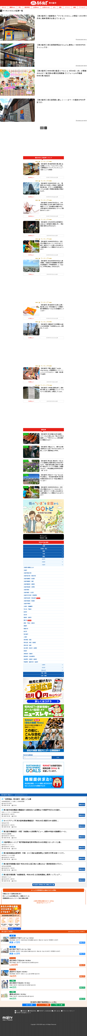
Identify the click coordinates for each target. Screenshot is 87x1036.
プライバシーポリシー (69, 1011)
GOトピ (4, 7)
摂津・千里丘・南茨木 (29, 623)
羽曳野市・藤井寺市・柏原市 (31, 662)
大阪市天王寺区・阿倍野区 (30, 595)
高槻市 (25, 625)
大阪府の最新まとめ (29, 567)
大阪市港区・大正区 (29, 592)
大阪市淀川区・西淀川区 (30, 575)
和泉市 (25, 651)
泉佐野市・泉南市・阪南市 (30, 659)
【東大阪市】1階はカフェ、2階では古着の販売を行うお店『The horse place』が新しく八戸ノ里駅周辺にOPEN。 (52, 448)
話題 (60, 7)
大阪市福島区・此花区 (29, 578)
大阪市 (25, 570)
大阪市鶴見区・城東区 (29, 584)
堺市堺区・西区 (27, 639)
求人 (20, 7)
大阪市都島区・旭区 (29, 581)
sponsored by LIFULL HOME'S (76, 931)
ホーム (18, 1011)
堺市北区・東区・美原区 (30, 642)
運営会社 (24, 1011)
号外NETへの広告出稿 (45, 1011)
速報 (74, 7)
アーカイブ (82, 7)
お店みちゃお (46, 7)
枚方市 (25, 631)
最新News (12, 7)
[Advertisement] (43, 143)
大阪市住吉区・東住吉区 (32, 598)
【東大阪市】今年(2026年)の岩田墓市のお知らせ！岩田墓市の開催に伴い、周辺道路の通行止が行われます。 (51, 224)
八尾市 (25, 637)
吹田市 (25, 612)
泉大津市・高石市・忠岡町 (30, 648)
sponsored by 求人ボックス (21, 795)
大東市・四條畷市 (28, 606)
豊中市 (27, 620)
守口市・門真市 (27, 609)
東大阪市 (52, 3)
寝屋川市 (26, 628)
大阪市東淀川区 (27, 573)
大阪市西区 (26, 589)
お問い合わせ (56, 1011)
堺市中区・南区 (27, 645)
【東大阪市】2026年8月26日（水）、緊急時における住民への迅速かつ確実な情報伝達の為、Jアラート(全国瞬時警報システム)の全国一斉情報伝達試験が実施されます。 (52, 187)
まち (54, 7)
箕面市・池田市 (27, 617)
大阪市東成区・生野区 (29, 587)
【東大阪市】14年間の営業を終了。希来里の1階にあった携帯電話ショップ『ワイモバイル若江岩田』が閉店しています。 (52, 389)
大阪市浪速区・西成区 (29, 600)
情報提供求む (33, 1011)
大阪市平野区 (27, 603)
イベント (67, 7)
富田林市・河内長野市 (29, 656)
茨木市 (25, 614)
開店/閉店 (27, 7)
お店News (36, 7)
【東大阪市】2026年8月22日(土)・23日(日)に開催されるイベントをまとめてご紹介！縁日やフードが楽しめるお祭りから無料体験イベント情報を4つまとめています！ (52, 245)
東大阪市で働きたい (7, 795)
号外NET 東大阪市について (23, 1012)
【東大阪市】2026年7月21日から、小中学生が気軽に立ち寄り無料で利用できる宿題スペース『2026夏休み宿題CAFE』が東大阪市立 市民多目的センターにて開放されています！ (52, 206)
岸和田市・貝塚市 (28, 653)
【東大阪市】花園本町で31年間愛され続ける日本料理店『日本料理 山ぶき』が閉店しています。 (52, 326)
